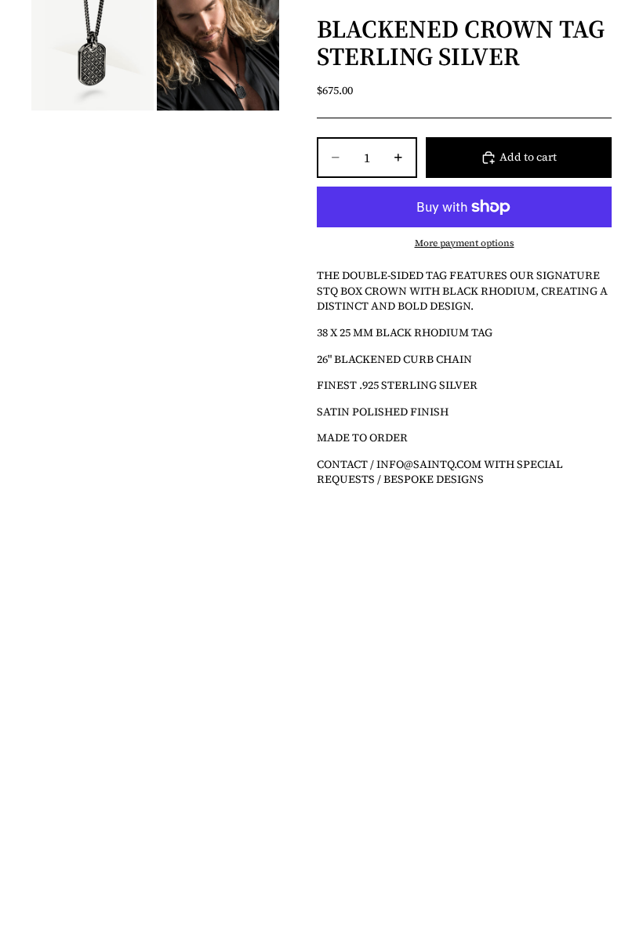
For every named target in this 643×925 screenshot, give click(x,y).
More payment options (464, 243)
